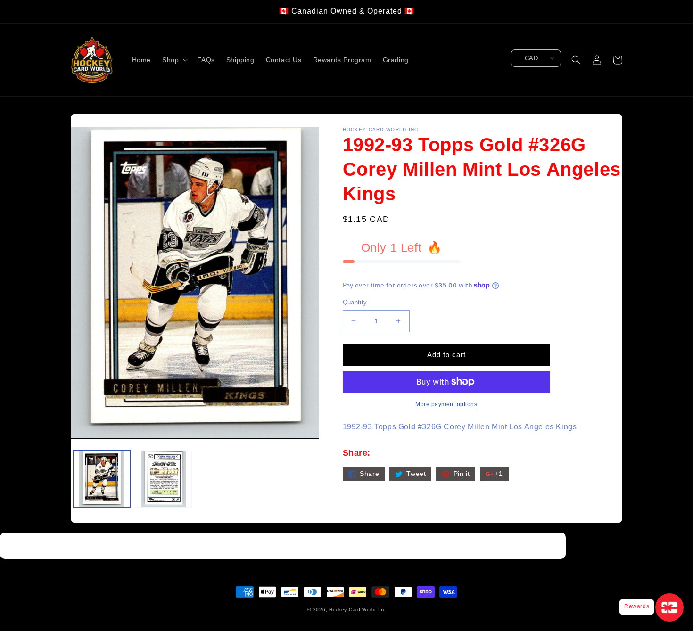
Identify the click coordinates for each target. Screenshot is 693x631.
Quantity (355, 302)
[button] (174, 60)
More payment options (446, 404)
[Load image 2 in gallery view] (163, 479)
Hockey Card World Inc (357, 609)
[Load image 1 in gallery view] (101, 479)
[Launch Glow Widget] (669, 607)
